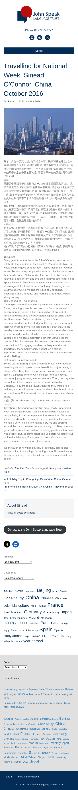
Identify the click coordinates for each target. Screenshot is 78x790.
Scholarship (31, 630)
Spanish (59, 630)
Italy (57, 612)
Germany (33, 611)
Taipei (27, 636)
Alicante (18, 719)
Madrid (33, 617)
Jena (6, 618)
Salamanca (17, 630)
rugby (6, 630)
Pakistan (34, 623)
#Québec (8, 591)
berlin (55, 591)
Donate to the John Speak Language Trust (35, 529)
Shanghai (22, 753)
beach (55, 719)
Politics (54, 623)
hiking (17, 739)
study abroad (13, 636)
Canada (63, 591)
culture (23, 605)
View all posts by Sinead (22, 512)
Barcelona (30, 591)
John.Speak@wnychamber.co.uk (47, 784)
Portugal (64, 623)
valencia (8, 641)
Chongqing (54, 468)
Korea (6, 743)
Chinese (47, 598)
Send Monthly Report (28, 776)
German (18, 612)
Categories (10, 572)
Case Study (14, 598)
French (8, 612)
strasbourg (64, 753)
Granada (48, 612)
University (66, 636)
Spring (54, 753)
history (25, 739)
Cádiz (54, 729)
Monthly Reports (24, 468)
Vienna (18, 641)
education (63, 729)
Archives (8, 556)
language (22, 618)
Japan (66, 612)
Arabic (26, 719)
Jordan (66, 739)
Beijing (44, 590)
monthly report (15, 623)
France (55, 605)
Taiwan (36, 636)
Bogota (23, 724)
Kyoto (13, 618)
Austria (19, 590)
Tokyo (45, 636)
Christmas (61, 598)
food (33, 605)
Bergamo (8, 724)
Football (42, 606)
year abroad (33, 641)
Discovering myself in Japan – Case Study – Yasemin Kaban (38, 689)
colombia (10, 605)
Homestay (34, 739)
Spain (46, 629)
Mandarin (46, 617)
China (32, 597)
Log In (9, 776)
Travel (54, 636)
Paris (45, 623)
